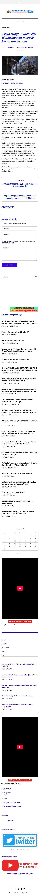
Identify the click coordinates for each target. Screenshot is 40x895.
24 (4, 546)
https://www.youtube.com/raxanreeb (20, 873)
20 (20, 543)
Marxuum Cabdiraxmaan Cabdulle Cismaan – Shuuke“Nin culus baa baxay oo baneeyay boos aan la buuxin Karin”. (19, 411)
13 (20, 541)
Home (3, 640)
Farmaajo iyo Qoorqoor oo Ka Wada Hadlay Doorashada (17, 705)
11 (9, 541)
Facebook (5, 83)
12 (14, 541)
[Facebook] (16, 889)
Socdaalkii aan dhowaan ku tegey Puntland (17, 473)
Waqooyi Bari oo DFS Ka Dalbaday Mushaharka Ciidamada (18, 665)
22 (30, 543)
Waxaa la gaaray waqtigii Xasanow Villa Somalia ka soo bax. (19, 422)
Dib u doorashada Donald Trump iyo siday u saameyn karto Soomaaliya (17, 401)
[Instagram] (21, 889)
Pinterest (19, 83)
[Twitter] (24, 889)
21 (25, 543)
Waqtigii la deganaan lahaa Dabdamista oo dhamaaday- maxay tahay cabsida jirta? (20, 196)
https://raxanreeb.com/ (12, 802)
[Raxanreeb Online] (20, 11)
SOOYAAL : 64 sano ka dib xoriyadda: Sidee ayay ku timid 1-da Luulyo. (19, 453)
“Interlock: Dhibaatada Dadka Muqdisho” (16, 359)
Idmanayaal (5, 647)
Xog (8, 27)
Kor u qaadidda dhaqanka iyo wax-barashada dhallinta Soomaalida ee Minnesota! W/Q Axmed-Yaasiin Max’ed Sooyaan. (19, 323)
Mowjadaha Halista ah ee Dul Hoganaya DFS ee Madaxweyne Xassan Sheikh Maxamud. (18, 443)
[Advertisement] (18, 294)
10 (4, 541)
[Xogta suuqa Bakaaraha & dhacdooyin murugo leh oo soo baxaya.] (20, 65)
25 (9, 546)
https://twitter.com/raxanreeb (20, 850)
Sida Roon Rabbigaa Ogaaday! (13, 340)
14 (25, 541)
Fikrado (4, 644)
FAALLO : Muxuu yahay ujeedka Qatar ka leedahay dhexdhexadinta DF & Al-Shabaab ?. (20, 464)
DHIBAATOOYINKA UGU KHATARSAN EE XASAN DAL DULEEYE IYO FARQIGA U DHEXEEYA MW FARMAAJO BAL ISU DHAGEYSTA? (19, 369)
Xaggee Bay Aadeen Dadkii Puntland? (15, 332)
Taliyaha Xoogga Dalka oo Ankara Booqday (17, 696)
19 (14, 543)
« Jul (19, 553)
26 (14, 546)
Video (3, 651)
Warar (4, 27)
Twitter (12, 83)
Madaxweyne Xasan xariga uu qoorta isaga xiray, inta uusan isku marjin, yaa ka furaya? (19, 483)
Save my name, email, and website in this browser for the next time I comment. (18, 242)
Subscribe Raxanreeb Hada (21, 621)
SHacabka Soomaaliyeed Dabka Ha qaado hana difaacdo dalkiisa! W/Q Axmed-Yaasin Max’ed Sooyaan (19, 432)
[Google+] (18, 889)
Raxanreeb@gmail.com (12, 806)
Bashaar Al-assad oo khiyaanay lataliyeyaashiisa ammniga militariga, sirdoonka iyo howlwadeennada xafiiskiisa (19, 380)
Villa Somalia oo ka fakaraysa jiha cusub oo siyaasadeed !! (17, 502)
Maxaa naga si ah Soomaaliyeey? (13, 492)
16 (35, 541)
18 (9, 543)
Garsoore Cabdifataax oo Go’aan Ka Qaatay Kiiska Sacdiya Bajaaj (19, 676)
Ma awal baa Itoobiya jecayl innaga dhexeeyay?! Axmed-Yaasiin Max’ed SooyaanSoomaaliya (19, 350)
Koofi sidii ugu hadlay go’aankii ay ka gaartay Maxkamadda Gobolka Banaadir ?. (18, 512)
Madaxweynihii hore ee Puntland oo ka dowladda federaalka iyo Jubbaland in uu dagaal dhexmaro (19, 390)
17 (4, 543)
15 (30, 541)
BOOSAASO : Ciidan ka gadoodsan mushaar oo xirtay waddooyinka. (20, 185)
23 (35, 543)
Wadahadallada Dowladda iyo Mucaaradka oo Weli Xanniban (19, 686)
